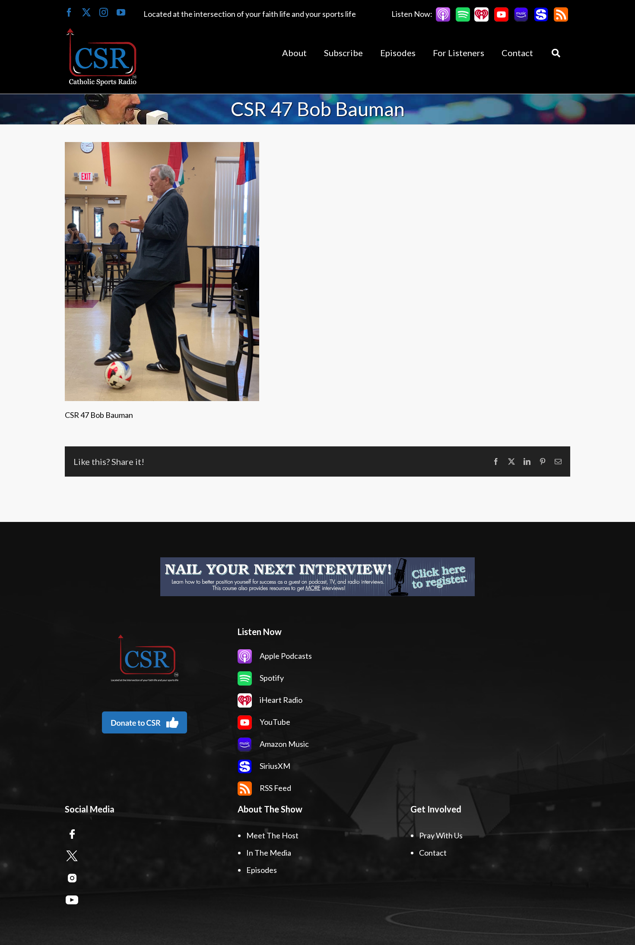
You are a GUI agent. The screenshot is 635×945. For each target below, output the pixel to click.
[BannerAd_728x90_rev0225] (317, 576)
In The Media (268, 852)
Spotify (271, 678)
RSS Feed (274, 788)
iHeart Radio (280, 700)
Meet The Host (272, 835)
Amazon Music (283, 744)
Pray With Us (441, 835)
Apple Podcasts (285, 656)
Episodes (261, 870)
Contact (433, 852)
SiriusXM (274, 766)
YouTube (274, 722)
